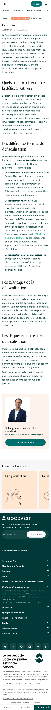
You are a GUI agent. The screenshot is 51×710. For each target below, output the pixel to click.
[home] (4, 4)
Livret (47, 10)
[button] (46, 4)
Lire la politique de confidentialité (18, 698)
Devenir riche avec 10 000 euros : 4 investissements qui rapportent (24, 598)
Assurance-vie (17, 10)
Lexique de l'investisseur (20, 18)
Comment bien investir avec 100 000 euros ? (21, 602)
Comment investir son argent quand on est (24, 591)
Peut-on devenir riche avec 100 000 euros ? (21, 594)
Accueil (6, 10)
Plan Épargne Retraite (34, 10)
